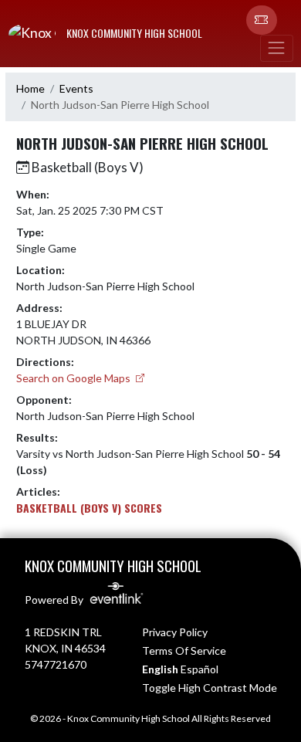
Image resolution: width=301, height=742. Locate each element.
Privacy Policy (175, 632)
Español (199, 669)
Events (76, 88)
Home (30, 88)
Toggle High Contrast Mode (209, 687)
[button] (261, 20)
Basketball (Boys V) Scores (89, 508)
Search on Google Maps (74, 378)
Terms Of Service (184, 650)
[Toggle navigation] (276, 48)
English (160, 669)
